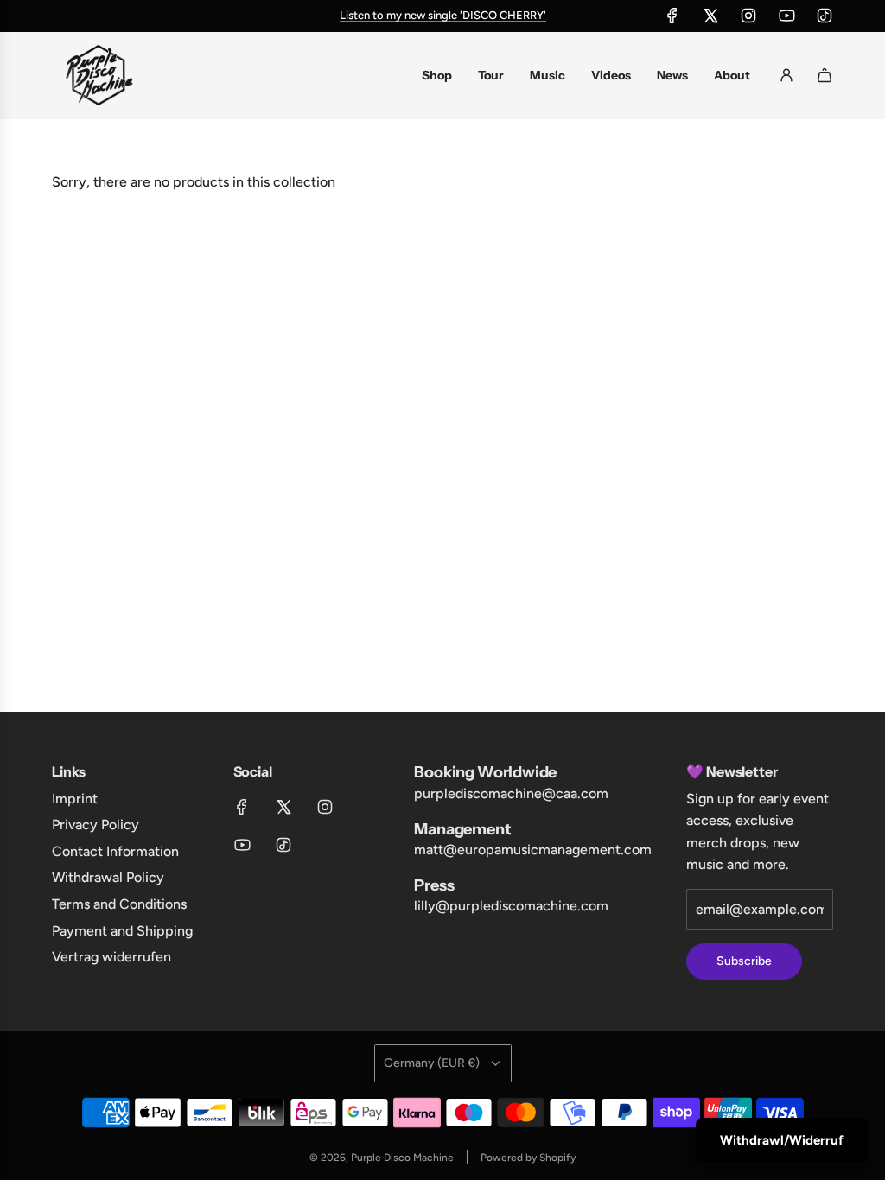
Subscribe (744, 961)
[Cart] (824, 75)
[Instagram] (748, 15)
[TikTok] (824, 15)
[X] (710, 15)
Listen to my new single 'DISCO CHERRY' (443, 15)
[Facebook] (672, 15)
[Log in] (786, 75)
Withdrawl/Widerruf (782, 1140)
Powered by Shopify (528, 1157)
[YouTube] (786, 15)
